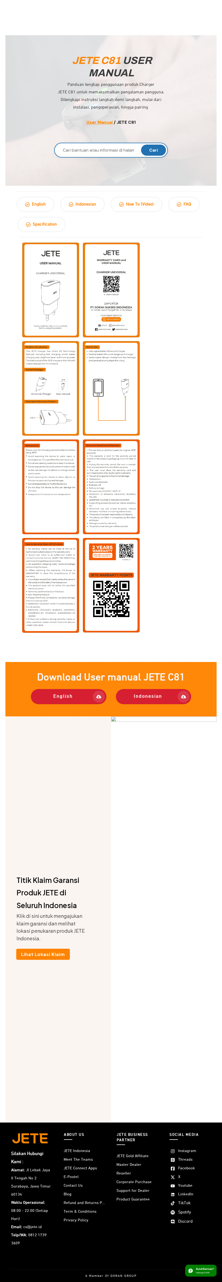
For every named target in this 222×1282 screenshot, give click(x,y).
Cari (153, 150)
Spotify (184, 1212)
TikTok (184, 1203)
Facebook (186, 1168)
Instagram (187, 1151)
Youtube (185, 1185)
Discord (185, 1221)
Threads (185, 1159)
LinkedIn (185, 1194)
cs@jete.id (32, 1227)
